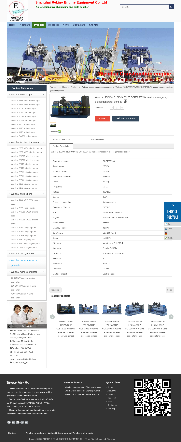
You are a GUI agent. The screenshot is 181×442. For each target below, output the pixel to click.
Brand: (94, 139)
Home (12, 25)
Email (170, 229)
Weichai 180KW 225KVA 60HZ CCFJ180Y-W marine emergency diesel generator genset (134, 328)
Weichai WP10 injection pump (24, 172)
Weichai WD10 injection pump (24, 164)
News (66, 25)
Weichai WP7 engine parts (23, 208)
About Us (25, 25)
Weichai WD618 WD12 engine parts (24, 222)
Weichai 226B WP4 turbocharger (25, 100)
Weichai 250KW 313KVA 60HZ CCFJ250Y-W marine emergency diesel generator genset (65, 328)
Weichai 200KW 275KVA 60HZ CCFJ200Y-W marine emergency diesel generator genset (88, 328)
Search (171, 7)
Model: (55, 139)
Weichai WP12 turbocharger (23, 120)
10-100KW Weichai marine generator (23, 280)
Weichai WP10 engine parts (23, 228)
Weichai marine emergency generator (24, 262)
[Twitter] (22, 422)
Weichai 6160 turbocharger (23, 124)
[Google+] (13, 422)
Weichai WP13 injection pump (24, 180)
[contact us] (27, 315)
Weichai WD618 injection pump (25, 160)
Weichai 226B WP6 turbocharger (25, 104)
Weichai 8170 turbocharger (23, 132)
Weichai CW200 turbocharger (24, 136)
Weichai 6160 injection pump (24, 184)
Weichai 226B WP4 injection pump (26, 148)
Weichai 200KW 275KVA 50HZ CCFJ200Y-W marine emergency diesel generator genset (111, 328)
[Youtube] (26, 422)
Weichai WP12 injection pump (24, 176)
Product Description (61, 146)
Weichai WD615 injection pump (25, 156)
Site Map (93, 25)
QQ (169, 233)
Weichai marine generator (24, 272)
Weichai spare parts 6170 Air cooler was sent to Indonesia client (93, 387)
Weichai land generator (22, 253)
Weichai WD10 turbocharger (23, 108)
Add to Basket (128, 118)
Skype (170, 224)
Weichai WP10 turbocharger (23, 112)
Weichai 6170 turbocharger (23, 128)
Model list (53, 25)
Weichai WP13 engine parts (23, 235)
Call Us (170, 238)
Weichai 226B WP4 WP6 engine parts (25, 202)
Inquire (102, 118)
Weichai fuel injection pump (25, 142)
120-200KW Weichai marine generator (23, 288)
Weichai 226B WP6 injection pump (26, 152)
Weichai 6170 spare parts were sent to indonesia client (89, 394)
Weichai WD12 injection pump (24, 168)
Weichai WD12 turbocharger (23, 116)
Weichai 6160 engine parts (23, 239)
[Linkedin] (18, 422)
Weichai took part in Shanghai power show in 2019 (87, 391)
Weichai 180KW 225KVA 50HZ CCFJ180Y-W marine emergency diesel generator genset (157, 328)
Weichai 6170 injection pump (24, 188)
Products (39, 25)
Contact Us (79, 25)
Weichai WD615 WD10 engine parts (24, 214)
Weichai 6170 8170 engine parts (25, 243)
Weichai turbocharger (22, 94)
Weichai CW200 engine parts (24, 247)
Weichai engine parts (21, 194)
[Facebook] (9, 422)
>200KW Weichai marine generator (22, 296)
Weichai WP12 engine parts (23, 231)
